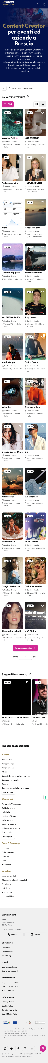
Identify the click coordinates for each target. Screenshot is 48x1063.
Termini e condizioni (10, 1010)
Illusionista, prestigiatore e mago (15, 788)
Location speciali (9, 876)
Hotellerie (6, 888)
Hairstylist (6, 812)
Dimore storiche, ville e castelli (14, 880)
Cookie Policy (7, 1006)
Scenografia (7, 832)
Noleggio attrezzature (11, 828)
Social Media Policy (10, 1014)
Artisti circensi (8, 768)
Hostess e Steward (9, 816)
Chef (4, 860)
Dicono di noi (7, 951)
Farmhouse (6, 884)
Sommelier (6, 864)
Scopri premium (8, 990)
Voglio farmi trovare (10, 982)
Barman (5, 848)
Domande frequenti (10, 971)
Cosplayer (6, 784)
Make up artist (8, 820)
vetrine (14, 88)
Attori (4, 772)
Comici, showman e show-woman (16, 776)
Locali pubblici (8, 896)
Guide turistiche (8, 808)
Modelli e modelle (9, 824)
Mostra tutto (8, 792)
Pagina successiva (23, 648)
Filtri (9, 104)
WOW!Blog (6, 955)
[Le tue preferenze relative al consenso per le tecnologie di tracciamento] (46, 797)
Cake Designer (8, 852)
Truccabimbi (7, 759)
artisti (19, 88)
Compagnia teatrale (10, 780)
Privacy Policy (8, 1002)
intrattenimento (28, 88)
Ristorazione (7, 892)
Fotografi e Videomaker (12, 804)
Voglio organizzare (9, 967)
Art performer (8, 764)
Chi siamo (6, 947)
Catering (5, 856)
